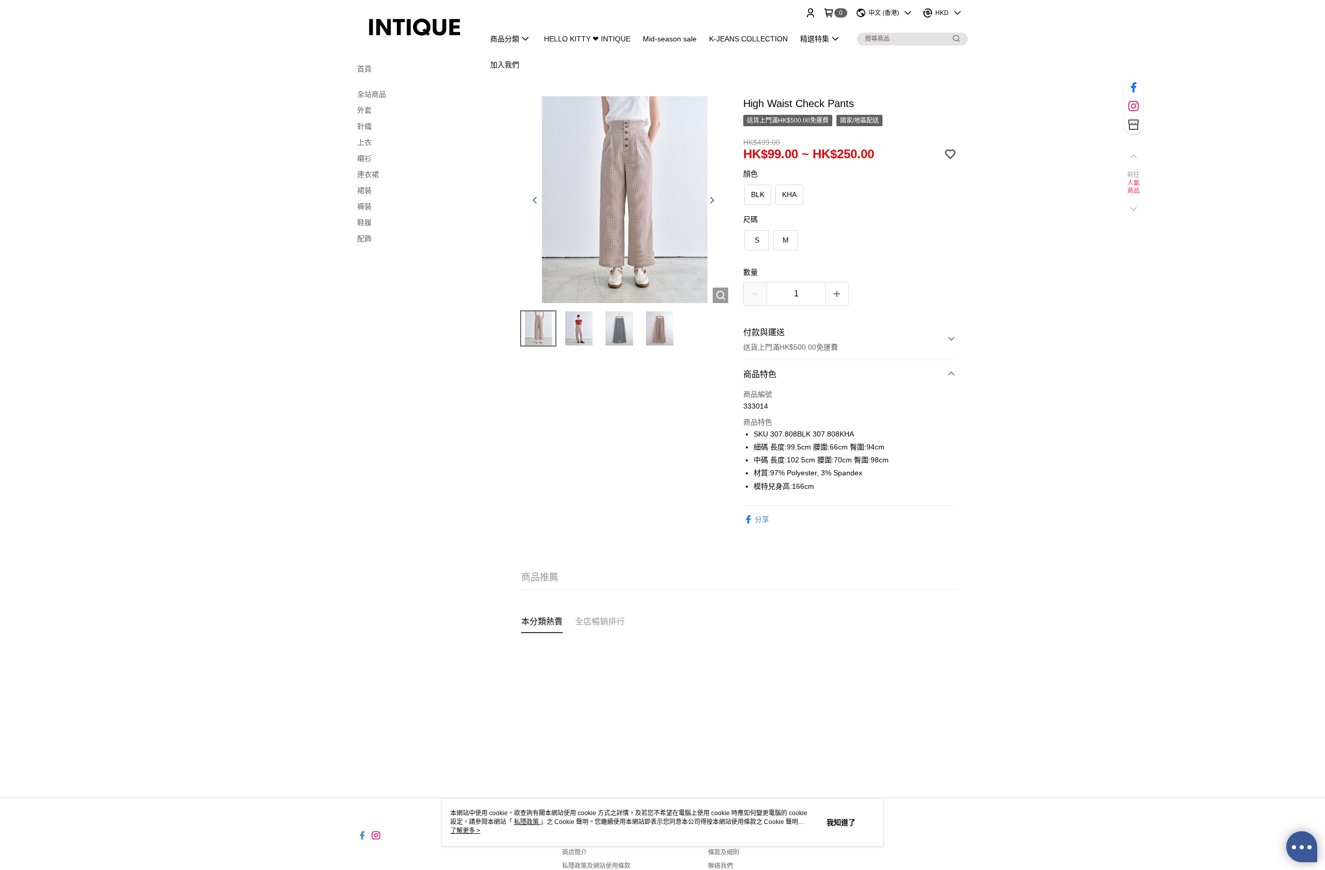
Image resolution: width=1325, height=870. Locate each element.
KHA (789, 194)
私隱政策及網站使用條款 (596, 865)
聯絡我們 (720, 865)
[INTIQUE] (414, 27)
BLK (757, 194)
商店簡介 (574, 852)
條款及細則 (723, 852)
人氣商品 (1133, 187)
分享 (762, 519)
